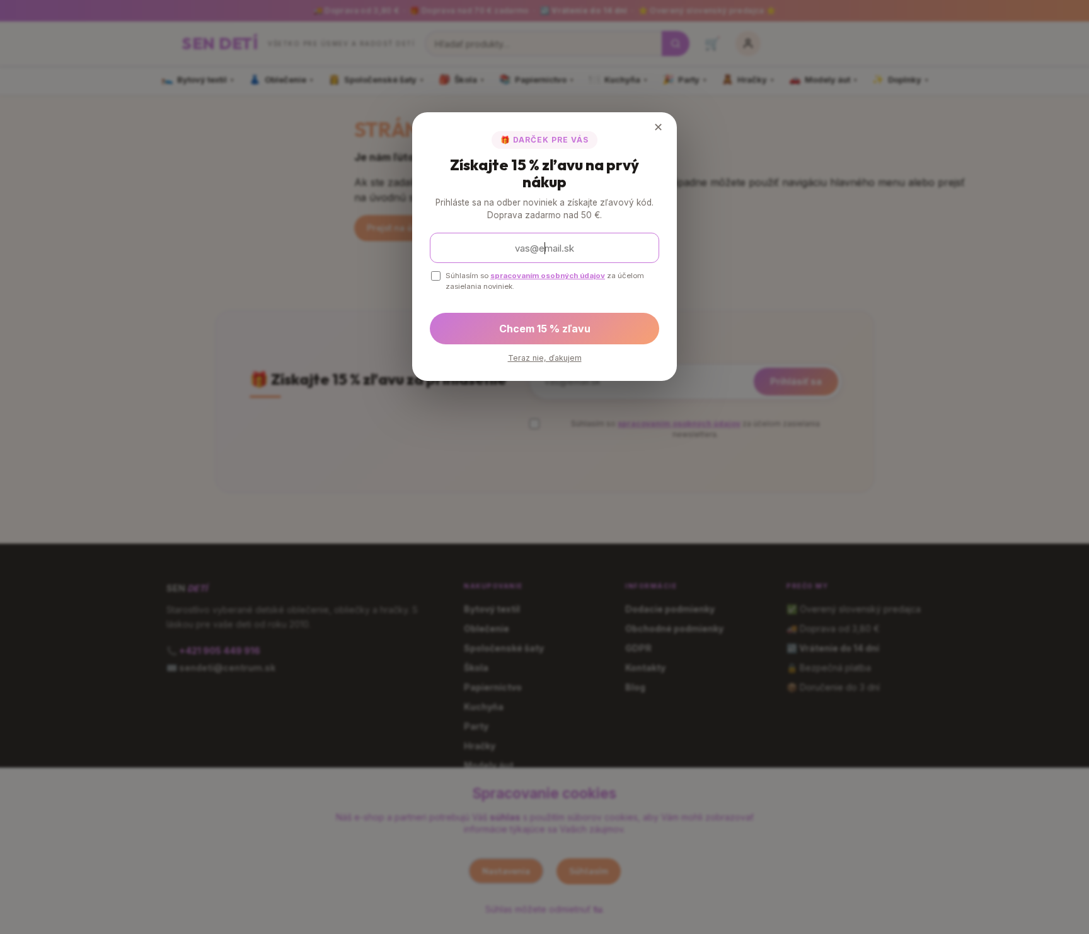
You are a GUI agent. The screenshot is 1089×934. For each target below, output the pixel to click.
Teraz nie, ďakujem (545, 358)
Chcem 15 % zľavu (545, 328)
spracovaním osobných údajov (547, 275)
